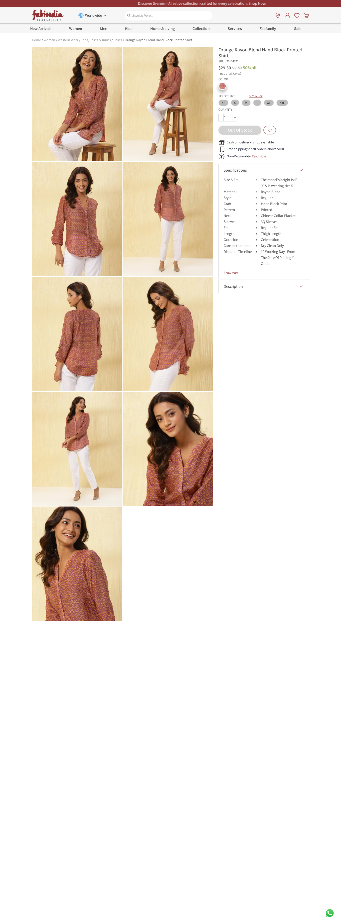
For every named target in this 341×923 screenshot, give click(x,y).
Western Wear (68, 40)
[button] (222, 86)
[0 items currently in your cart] (305, 15)
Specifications (235, 170)
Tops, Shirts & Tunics (96, 40)
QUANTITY (225, 109)
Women (49, 40)
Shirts (118, 40)
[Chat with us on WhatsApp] (330, 913)
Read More (259, 156)
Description (233, 286)
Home (36, 40)
